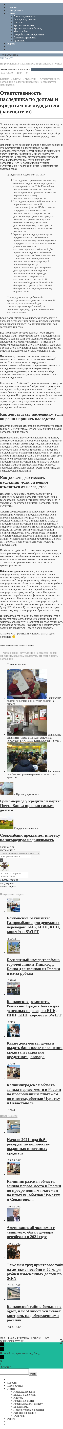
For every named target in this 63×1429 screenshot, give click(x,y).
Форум (11, 43)
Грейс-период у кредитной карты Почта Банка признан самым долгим (30, 805)
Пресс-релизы (15, 10)
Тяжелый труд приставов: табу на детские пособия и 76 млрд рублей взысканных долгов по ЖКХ (35, 1272)
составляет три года (11, 327)
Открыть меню (9, 54)
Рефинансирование (24, 37)
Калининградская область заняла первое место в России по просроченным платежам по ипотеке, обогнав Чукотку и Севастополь (34, 1094)
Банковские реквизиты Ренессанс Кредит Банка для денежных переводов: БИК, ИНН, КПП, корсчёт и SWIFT (34, 1008)
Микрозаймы (21, 31)
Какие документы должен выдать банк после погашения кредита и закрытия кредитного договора (34, 1050)
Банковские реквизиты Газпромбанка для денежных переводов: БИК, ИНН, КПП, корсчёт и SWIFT (33, 925)
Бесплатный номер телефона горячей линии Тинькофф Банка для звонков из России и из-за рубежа (33, 967)
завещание (6, 655)
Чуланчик (19, 40)
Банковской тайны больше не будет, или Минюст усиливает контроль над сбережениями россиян (34, 1313)
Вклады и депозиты (24, 19)
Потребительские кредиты (28, 34)
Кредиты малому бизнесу (28, 28)
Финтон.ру (6, 57)
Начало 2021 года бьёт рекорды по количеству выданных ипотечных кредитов (28, 1146)
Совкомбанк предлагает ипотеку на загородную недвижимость (30, 837)
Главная (4, 78)
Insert (33, 1374)
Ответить (6, 1367)
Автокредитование (24, 16)
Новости (12, 7)
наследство (31, 655)
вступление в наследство (34, 652)
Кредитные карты (23, 25)
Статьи (11, 13)
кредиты (18, 655)
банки (15, 652)
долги (53, 652)
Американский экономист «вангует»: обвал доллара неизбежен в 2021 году (31, 1232)
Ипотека (18, 22)
